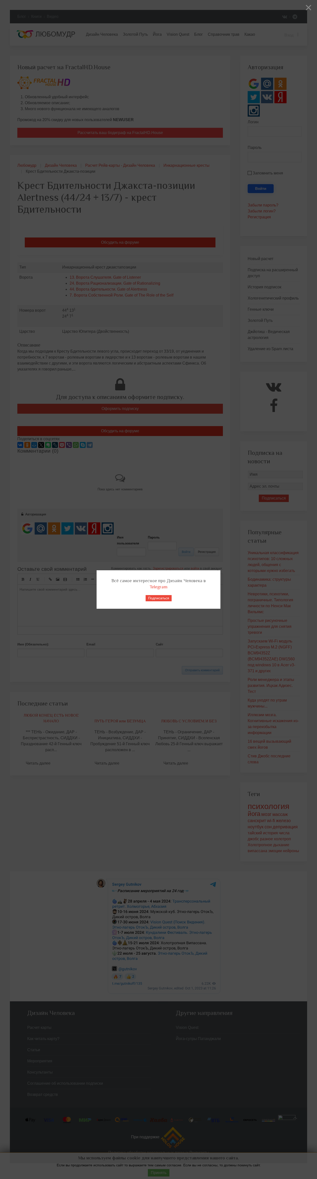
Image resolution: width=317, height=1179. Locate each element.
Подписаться (158, 598)
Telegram (158, 586)
